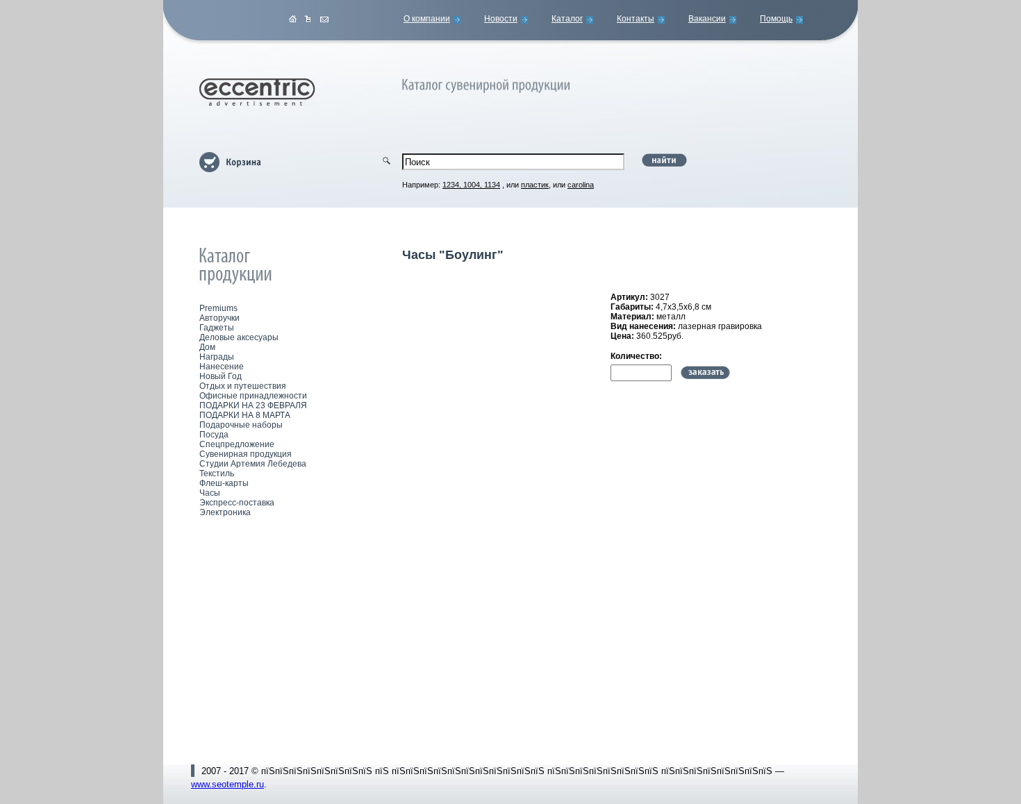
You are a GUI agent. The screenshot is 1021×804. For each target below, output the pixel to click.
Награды (216, 357)
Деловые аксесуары (239, 337)
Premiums (218, 308)
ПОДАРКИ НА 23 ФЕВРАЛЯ (253, 405)
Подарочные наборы (241, 425)
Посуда (214, 434)
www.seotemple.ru (227, 784)
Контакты (635, 19)
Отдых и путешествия (242, 386)
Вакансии (707, 19)
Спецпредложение (236, 444)
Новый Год (220, 376)
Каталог (567, 19)
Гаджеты (216, 328)
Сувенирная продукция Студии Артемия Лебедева (252, 459)
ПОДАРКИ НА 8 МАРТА (244, 415)
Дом (207, 347)
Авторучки (219, 318)
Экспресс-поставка (236, 503)
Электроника (225, 512)
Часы (209, 493)
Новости (500, 19)
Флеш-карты (224, 483)
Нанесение (221, 366)
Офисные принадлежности (253, 396)
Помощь (776, 19)
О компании (427, 19)
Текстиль (216, 473)
